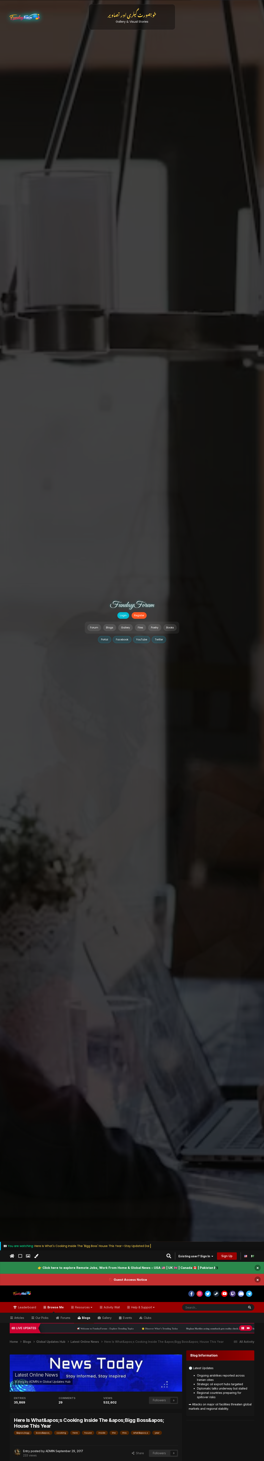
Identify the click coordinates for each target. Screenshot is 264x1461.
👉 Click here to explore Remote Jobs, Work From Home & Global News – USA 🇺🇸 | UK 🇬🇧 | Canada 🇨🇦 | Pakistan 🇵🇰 (128, 1268)
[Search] (249, 1307)
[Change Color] (36, 1256)
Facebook (122, 639)
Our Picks (41, 1317)
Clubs (147, 1317)
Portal (104, 639)
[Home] (12, 1256)
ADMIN (34, 1382)
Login (123, 615)
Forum (94, 627)
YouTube (141, 639)
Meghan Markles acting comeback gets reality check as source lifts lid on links (163, 1328)
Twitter (159, 639)
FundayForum (132, 605)
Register (139, 615)
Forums (65, 1317)
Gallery (125, 627)
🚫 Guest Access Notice (128, 1280)
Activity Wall (111, 1307)
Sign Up (226, 1256)
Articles (18, 1317)
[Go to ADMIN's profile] (17, 1452)
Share (139, 1453)
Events (127, 1317)
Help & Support (141, 1307)
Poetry (154, 627)
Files (140, 627)
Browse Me (55, 1307)
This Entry (233, 1307)
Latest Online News (36, 1375)
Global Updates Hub (57, 1382)
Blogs (109, 627)
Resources (82, 1307)
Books (170, 627)
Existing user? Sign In (194, 1256)
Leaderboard (26, 1307)
